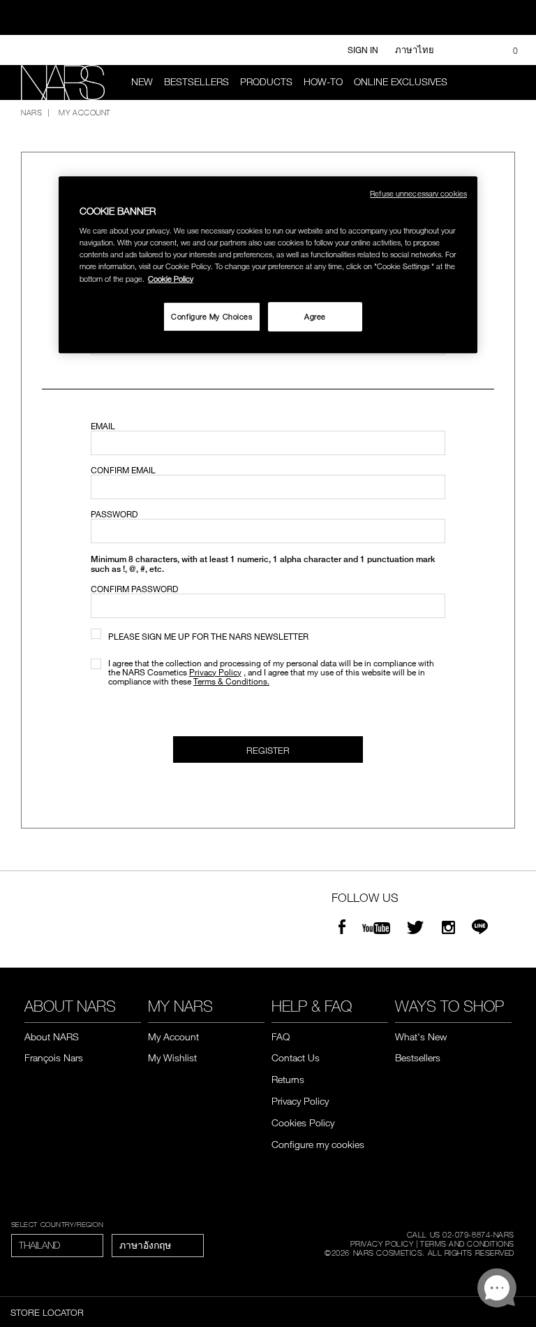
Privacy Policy (215, 671)
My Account (173, 1036)
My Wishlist (172, 1057)
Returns (287, 1079)
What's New (421, 1036)
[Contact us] (459, 50)
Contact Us (295, 1057)
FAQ (280, 1036)
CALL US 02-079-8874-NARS (460, 1234)
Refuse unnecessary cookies (418, 193)
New (142, 81)
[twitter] (417, 929)
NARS (31, 112)
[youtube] (376, 929)
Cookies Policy (302, 1122)
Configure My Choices (211, 316)
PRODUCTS (266, 81)
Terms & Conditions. (231, 681)
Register (268, 750)
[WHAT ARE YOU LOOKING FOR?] (508, 82)
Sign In (363, 49)
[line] (480, 929)
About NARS (51, 1036)
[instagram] (448, 929)
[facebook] (341, 929)
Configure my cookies (317, 1144)
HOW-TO (323, 81)
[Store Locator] (482, 50)
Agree (315, 316)
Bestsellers (196, 81)
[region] (268, 264)
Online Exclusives (400, 81)
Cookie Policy (170, 278)
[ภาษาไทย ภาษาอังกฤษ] (158, 1245)
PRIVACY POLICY (382, 1243)
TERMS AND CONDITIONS (467, 1243)
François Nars (53, 1057)
